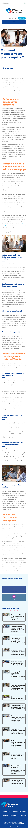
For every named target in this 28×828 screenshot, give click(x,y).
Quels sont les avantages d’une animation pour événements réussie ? (18, 641)
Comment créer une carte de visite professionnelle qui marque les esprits (17, 783)
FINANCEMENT (23, 815)
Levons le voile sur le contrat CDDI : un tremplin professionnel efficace (18, 756)
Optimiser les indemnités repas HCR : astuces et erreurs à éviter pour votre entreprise (18, 744)
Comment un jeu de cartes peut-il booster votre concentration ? (18, 707)
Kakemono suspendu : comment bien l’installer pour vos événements (18, 687)
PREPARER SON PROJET (19, 811)
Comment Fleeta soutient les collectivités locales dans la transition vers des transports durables (18, 769)
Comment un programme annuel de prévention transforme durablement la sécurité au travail (18, 719)
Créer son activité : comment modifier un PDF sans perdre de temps (17, 617)
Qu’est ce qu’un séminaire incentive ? (17, 697)
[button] (14, 21)
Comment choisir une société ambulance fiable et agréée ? (17, 663)
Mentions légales (14, 823)
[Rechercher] (24, 3)
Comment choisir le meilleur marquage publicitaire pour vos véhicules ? (17, 629)
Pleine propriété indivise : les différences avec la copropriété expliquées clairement (18, 675)
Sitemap (22, 823)
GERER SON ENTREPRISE (9, 815)
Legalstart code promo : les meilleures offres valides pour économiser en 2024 (18, 652)
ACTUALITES (6, 811)
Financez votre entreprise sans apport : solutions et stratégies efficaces (18, 731)
